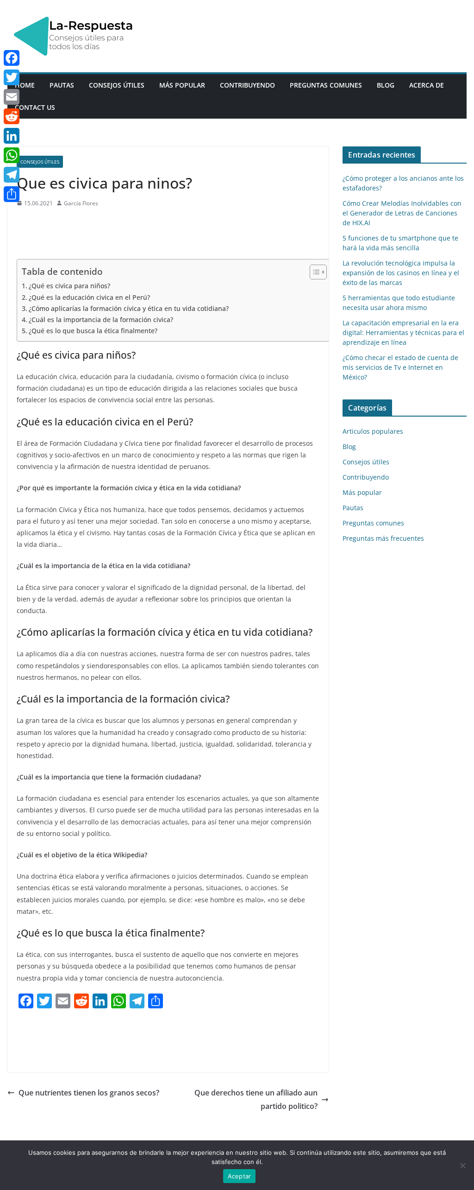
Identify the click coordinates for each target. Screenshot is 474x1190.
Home (25, 85)
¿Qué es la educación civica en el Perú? (89, 297)
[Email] (11, 97)
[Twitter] (11, 77)
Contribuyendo (247, 85)
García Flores (81, 203)
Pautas (62, 85)
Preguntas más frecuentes (383, 538)
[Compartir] (11, 194)
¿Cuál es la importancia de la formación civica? (101, 319)
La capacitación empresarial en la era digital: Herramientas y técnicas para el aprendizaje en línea (403, 332)
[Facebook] (11, 58)
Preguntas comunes (326, 85)
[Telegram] (11, 174)
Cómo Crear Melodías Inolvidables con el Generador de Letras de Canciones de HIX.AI (402, 213)
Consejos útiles (116, 85)
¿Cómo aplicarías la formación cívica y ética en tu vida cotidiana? (129, 308)
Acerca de (426, 85)
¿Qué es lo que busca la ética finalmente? (93, 330)
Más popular (182, 85)
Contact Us (35, 107)
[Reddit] (11, 116)
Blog (385, 85)
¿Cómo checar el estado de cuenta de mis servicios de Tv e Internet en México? (400, 367)
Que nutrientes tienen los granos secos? (89, 1093)
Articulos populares (373, 431)
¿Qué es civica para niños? (69, 285)
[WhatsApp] (11, 155)
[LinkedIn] (11, 136)
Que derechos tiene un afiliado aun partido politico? (256, 1099)
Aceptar (239, 1176)
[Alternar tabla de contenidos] (313, 272)
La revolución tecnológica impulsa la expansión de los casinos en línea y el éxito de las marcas (401, 273)
